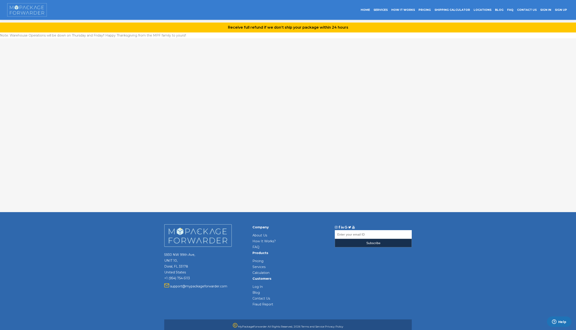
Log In (257, 287)
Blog (256, 293)
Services (259, 267)
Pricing (257, 261)
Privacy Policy (334, 326)
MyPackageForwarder (252, 326)
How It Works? (264, 241)
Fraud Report (262, 304)
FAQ (255, 247)
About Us (259, 235)
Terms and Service (312, 326)
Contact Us (261, 298)
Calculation (261, 273)
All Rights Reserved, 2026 (284, 326)
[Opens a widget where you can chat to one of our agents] (559, 322)
